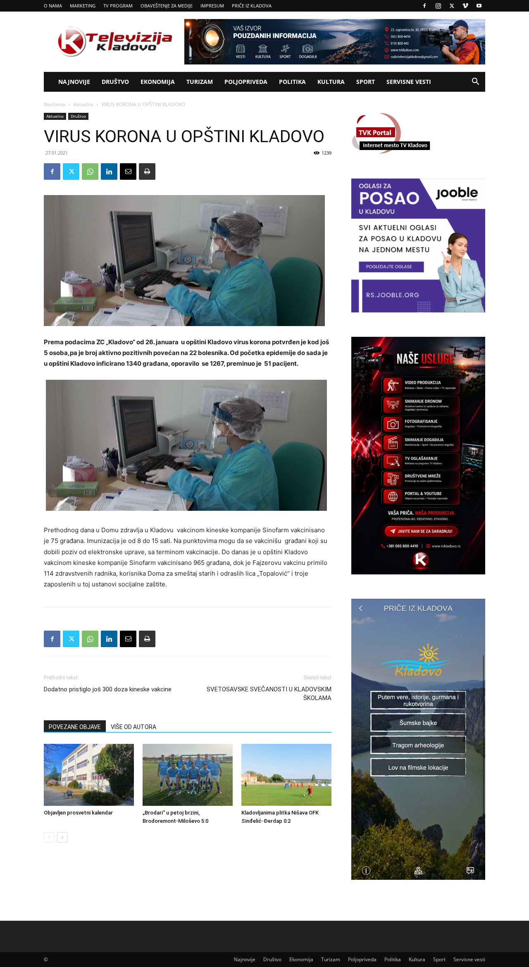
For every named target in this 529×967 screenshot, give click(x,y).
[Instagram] (438, 6)
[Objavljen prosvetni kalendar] (89, 775)
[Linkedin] (109, 171)
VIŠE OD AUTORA (133, 727)
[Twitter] (452, 6)
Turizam (199, 82)
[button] (475, 82)
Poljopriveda (245, 82)
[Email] (128, 171)
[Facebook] (424, 6)
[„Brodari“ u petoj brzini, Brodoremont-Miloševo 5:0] (188, 775)
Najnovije (74, 82)
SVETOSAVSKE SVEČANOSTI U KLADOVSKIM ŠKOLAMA (269, 694)
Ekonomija (158, 82)
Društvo (115, 82)
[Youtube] (479, 6)
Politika (292, 82)
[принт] (147, 171)
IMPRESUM (212, 5)
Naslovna (54, 104)
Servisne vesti (408, 82)
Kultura (331, 82)
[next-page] (62, 837)
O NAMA (53, 5)
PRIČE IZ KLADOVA (252, 5)
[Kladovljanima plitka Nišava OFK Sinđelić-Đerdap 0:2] (286, 775)
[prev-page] (49, 837)
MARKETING (82, 5)
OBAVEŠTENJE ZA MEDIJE (167, 5)
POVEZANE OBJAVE (75, 727)
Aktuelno (83, 104)
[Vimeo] (465, 6)
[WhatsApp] (90, 171)
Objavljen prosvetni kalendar (78, 813)
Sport (365, 82)
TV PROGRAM (118, 5)
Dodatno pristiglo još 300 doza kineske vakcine (108, 689)
